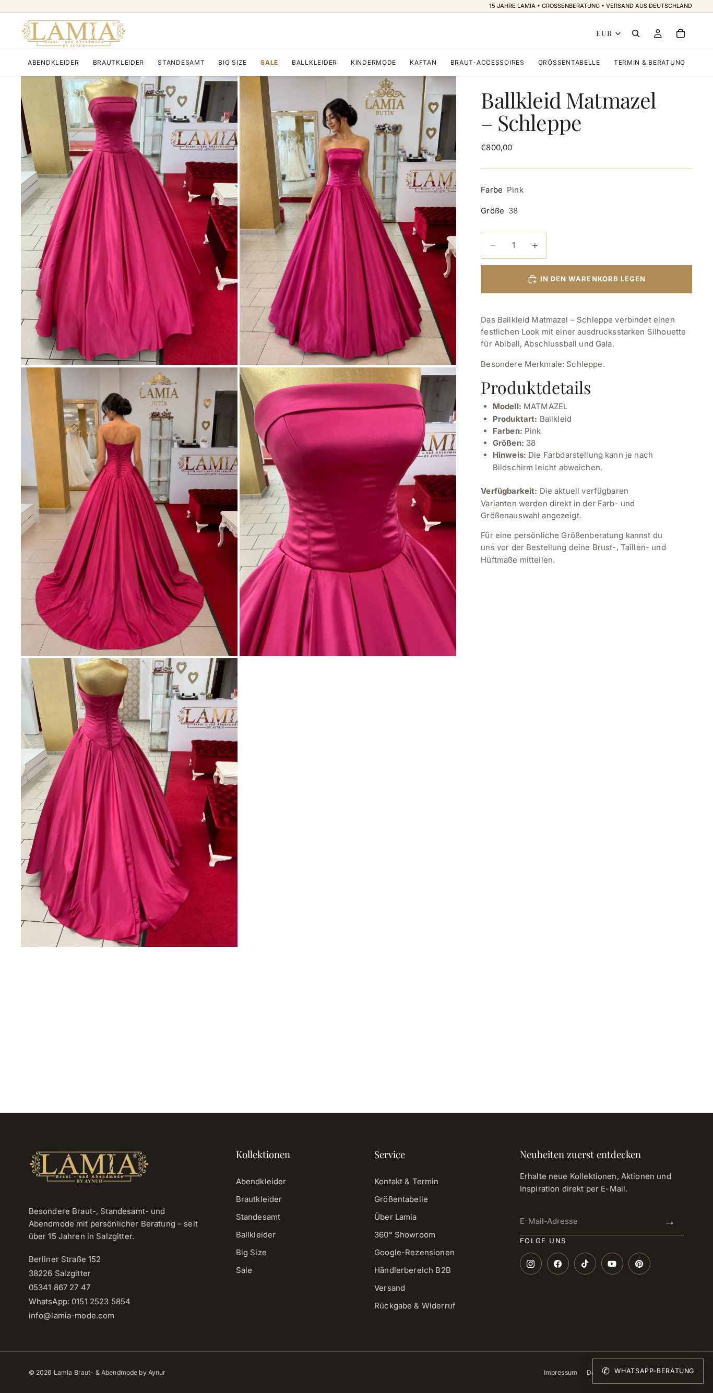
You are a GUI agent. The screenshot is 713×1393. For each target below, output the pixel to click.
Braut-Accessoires (487, 62)
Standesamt (181, 62)
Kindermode (373, 62)
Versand (389, 1288)
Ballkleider (314, 62)
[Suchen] (635, 33)
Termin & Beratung (649, 62)
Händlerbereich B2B (412, 1270)
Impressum (560, 1372)
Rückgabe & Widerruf (415, 1306)
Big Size (232, 62)
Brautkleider (119, 62)
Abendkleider (53, 62)
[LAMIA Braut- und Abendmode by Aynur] (73, 33)
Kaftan (423, 62)
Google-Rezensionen (414, 1252)
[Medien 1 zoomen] (129, 220)
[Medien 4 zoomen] (348, 511)
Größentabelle (569, 62)
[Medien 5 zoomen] (129, 802)
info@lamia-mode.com (72, 1315)
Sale (269, 62)
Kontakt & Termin (406, 1181)
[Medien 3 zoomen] (129, 511)
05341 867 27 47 (59, 1287)
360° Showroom (404, 1235)
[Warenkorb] (680, 33)
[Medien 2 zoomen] (348, 220)
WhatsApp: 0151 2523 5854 (80, 1301)
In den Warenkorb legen (593, 279)
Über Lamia (395, 1217)
